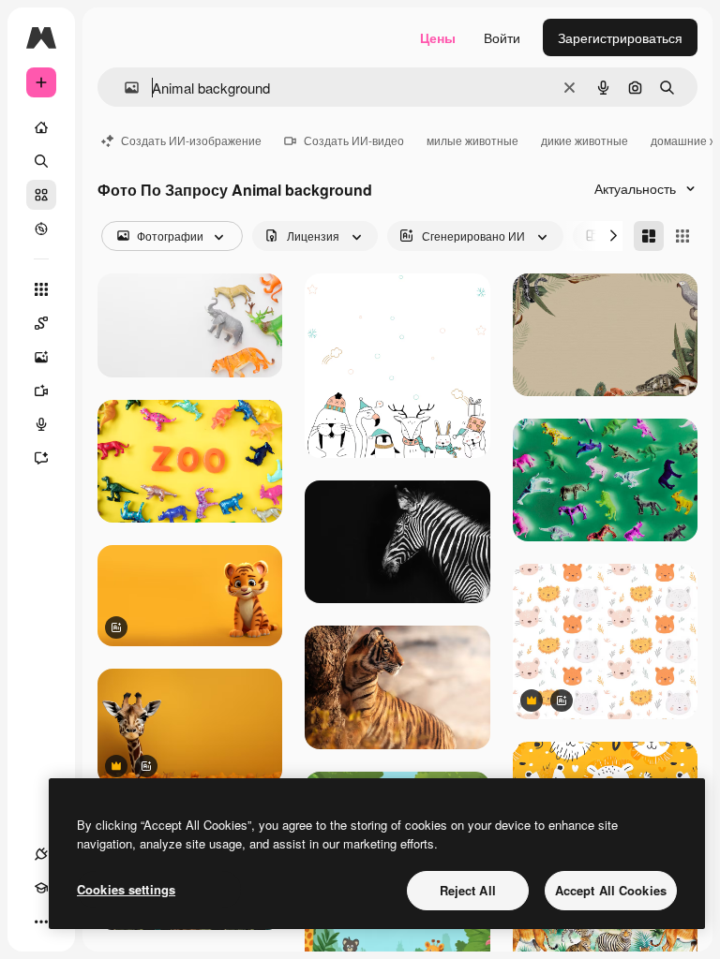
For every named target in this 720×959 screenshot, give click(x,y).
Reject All (468, 890)
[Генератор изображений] (41, 357)
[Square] (683, 236)
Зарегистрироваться (620, 37)
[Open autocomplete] (124, 88)
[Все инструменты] (41, 289)
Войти (502, 37)
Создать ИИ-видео (354, 140)
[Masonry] (649, 236)
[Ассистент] (41, 458)
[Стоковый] (41, 195)
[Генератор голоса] (41, 424)
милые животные (472, 140)
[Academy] (41, 888)
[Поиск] (41, 161)
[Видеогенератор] (41, 391)
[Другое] (41, 922)
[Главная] (41, 127)
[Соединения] (41, 854)
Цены (438, 37)
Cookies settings (126, 889)
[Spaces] (41, 323)
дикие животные (584, 140)
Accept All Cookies (611, 890)
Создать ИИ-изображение (191, 140)
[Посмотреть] (41, 228)
